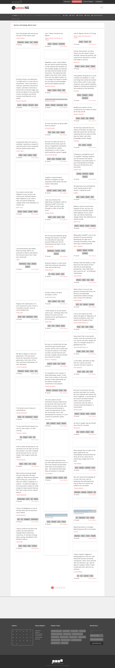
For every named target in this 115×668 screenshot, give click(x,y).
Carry (91, 576)
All (49, 274)
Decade (61, 477)
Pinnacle (91, 250)
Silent (34, 155)
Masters (92, 118)
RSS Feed (37, 639)
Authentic (53, 423)
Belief (87, 413)
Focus (93, 467)
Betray (26, 42)
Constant (57, 250)
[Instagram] (18, 2)
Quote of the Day (77, 1)
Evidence (90, 492)
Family (19, 417)
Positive (77, 66)
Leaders (79, 250)
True (77, 304)
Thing (29, 263)
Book (36, 105)
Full (94, 492)
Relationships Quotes (57, 634)
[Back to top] (110, 658)
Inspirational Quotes (56, 631)
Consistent (55, 390)
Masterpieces (29, 417)
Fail (31, 499)
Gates (91, 327)
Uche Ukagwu (65, 665)
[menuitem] (65, 15)
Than (58, 132)
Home (66, 15)
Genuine (85, 304)
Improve (56, 253)
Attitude (93, 66)
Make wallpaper (35, 44)
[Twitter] (15, 2)
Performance (22, 263)
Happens (93, 225)
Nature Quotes (73, 637)
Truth (25, 155)
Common (93, 413)
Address (77, 413)
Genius (91, 95)
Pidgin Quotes (82, 637)
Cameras (86, 576)
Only (92, 432)
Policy (59, 90)
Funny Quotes (74, 631)
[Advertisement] (63, 8)
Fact (65, 390)
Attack (20, 155)
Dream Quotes (67, 634)
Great (48, 159)
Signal (49, 90)
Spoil (53, 159)
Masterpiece (51, 250)
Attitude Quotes (64, 637)
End (30, 464)
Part (31, 42)
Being (24, 546)
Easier (60, 390)
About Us (37, 632)
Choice (82, 66)
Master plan (21, 42)
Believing (84, 492)
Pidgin (88, 15)
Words (82, 118)
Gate (87, 327)
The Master (61, 44)
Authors (80, 15)
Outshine (55, 44)
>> (64, 587)
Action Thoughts (97, 15)
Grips (83, 371)
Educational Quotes (76, 640)
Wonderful (85, 173)
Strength (93, 536)
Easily (78, 327)
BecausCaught (21, 499)
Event (83, 351)
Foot (88, 517)
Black (29, 546)
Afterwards (20, 371)
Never (49, 44)
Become (83, 413)
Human (92, 517)
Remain (30, 155)
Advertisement (39, 634)
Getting (57, 325)
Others (83, 536)
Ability (83, 280)
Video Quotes (67, 1)
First (53, 325)
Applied (91, 173)
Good (48, 521)
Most (64, 159)
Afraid (49, 217)
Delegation (26, 519)
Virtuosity (91, 304)
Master (81, 41)
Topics (73, 15)
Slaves (78, 118)
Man (24, 316)
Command (87, 467)
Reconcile (31, 105)
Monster (25, 105)
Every (91, 351)
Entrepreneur (34, 519)
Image (34, 464)
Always (27, 371)
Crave (79, 371)
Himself (82, 432)
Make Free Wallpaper (88, 1)
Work (62, 274)
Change (89, 145)
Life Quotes (82, 631)
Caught (78, 351)
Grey (63, 301)
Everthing (85, 253)
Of (23, 417)
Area (76, 467)
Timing (86, 41)
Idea (91, 371)
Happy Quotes (55, 637)
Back (92, 280)
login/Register (99, 1)
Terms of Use (38, 635)
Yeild (63, 90)
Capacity (81, 467)
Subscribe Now (96, 643)
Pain (63, 217)
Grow (53, 132)
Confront (34, 546)
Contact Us (38, 630)
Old (34, 437)
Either (26, 464)
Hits (87, 371)
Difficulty (53, 105)
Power (87, 536)
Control (54, 90)
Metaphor (85, 95)
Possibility (58, 159)
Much (35, 316)
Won (65, 105)
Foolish (63, 363)
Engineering (82, 517)
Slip (87, 118)
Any (18, 519)
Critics (31, 371)
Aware (58, 423)
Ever (88, 351)
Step (88, 280)
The (59, 301)
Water (59, 190)
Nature (84, 145)
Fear (83, 327)
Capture (28, 266)
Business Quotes (56, 640)
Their (92, 197)
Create (82, 197)
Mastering (77, 536)
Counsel (50, 363)
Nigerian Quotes (55, 643)
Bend (64, 190)
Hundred (54, 521)
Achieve (55, 477)
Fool (59, 363)
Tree (49, 132)
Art (90, 41)
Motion (63, 250)
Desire (21, 464)
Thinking (79, 173)
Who (50, 301)
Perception (85, 98)
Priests (63, 521)
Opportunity (60, 105)
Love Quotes (66, 631)
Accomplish (48, 477)
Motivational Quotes (77, 634)
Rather (35, 211)
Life (80, 145)
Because (49, 390)
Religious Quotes (66, 640)
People (35, 42)
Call (81, 576)
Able (48, 423)
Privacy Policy (38, 637)
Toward (87, 225)
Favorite (20, 44)
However (85, 176)
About (20, 546)
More (59, 521)
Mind (78, 197)
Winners (79, 280)
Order (58, 217)
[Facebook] (13, 2)
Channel (49, 190)
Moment (34, 263)
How (65, 477)
